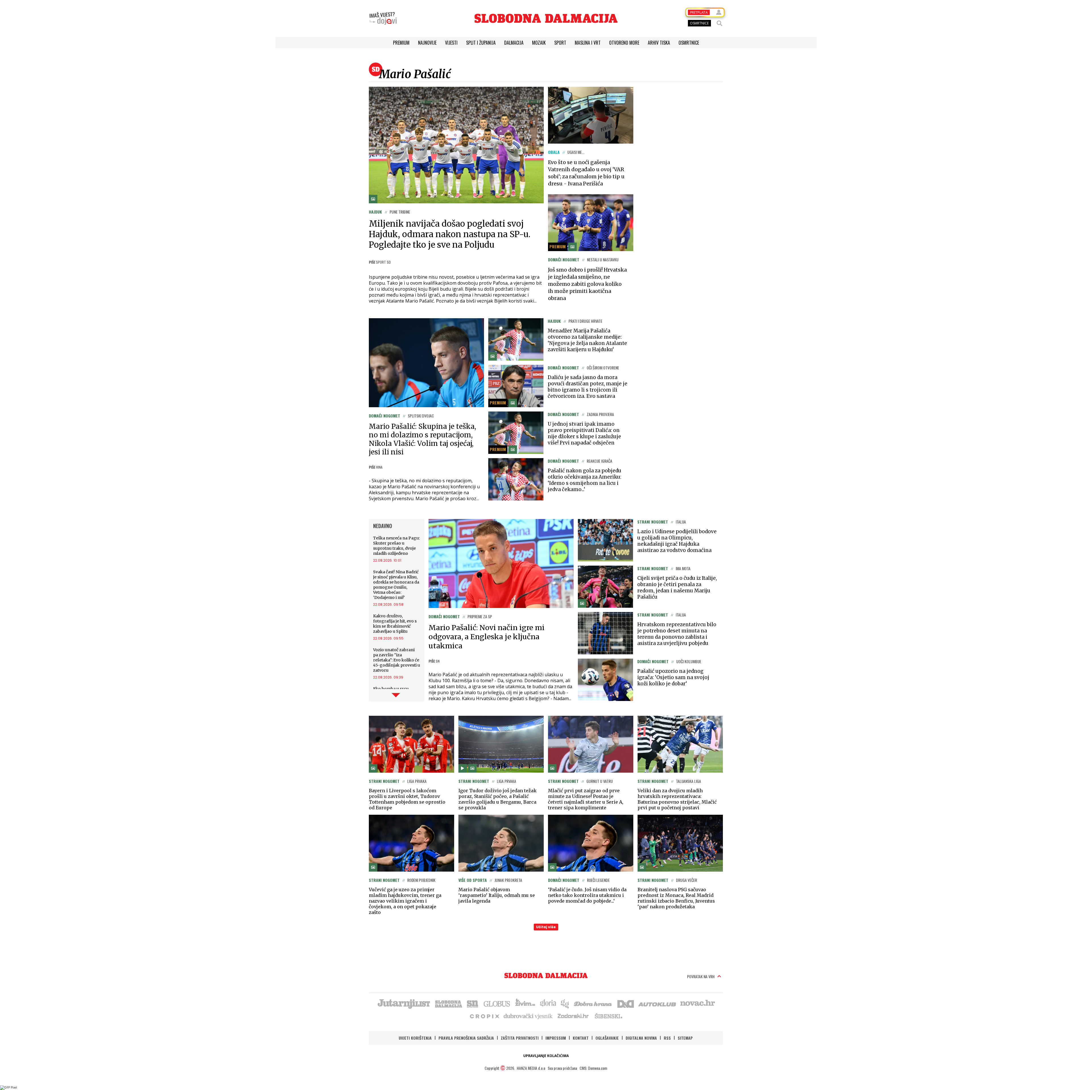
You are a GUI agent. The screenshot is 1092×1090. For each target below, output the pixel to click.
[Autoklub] (657, 1003)
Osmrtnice (689, 42)
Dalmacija (514, 42)
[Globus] (497, 1003)
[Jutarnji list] (403, 1003)
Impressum (555, 1038)
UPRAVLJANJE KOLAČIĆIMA (546, 1055)
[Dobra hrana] (593, 1003)
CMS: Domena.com (593, 1068)
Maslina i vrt (588, 42)
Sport (560, 42)
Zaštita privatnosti (520, 1038)
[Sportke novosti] (472, 1003)
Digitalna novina (641, 1038)
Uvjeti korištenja (415, 1038)
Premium (401, 42)
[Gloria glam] (565, 1003)
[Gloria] (548, 1003)
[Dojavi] (383, 18)
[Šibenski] (608, 1015)
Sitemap (685, 1038)
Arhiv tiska (659, 42)
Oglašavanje (607, 1038)
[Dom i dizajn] (626, 1003)
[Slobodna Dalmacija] (546, 18)
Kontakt (581, 1038)
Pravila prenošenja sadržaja (466, 1038)
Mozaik (539, 42)
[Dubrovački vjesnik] (528, 1015)
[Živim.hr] (525, 1003)
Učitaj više (546, 926)
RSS (667, 1038)
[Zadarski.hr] (573, 1015)
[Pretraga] (719, 23)
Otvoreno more (624, 42)
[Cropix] (484, 1015)
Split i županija (481, 42)
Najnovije (427, 42)
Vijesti (451, 42)
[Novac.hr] (697, 1003)
